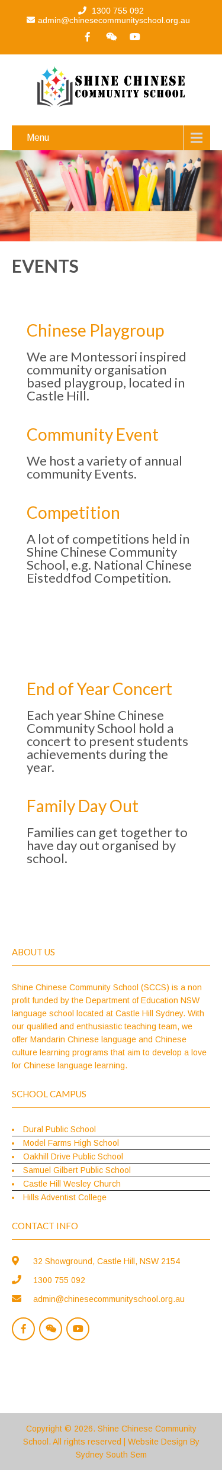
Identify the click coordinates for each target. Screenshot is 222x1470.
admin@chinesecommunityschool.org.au (114, 20)
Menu (38, 138)
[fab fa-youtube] (135, 37)
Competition (73, 512)
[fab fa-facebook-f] (87, 37)
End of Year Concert (99, 689)
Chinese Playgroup (95, 330)
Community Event (93, 434)
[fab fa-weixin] (111, 37)
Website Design (158, 1441)
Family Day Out (83, 806)
